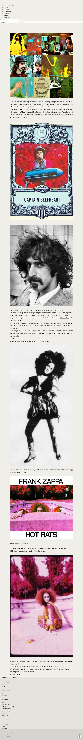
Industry (4, 693)
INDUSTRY (7, 13)
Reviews (4, 691)
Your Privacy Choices (6, 710)
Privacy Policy (5, 713)
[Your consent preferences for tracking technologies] (79, 736)
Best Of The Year (5, 704)
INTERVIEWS (8, 11)
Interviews (4, 695)
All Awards (4, 701)
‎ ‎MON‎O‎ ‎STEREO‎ (9, 5)
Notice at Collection (6, 711)
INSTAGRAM (10, 732)
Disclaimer (4, 684)
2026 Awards (5, 702)
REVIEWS (7, 9)
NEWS (6, 7)
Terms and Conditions (6, 708)
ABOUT (6, 15)
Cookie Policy (5, 715)
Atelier (3, 726)
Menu (2, 1)
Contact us (4, 720)
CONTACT (7, 17)
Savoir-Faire (4, 728)
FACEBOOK (9, 734)
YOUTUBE (9, 736)
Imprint (3, 686)
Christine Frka (64, 318)
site (44, 669)
